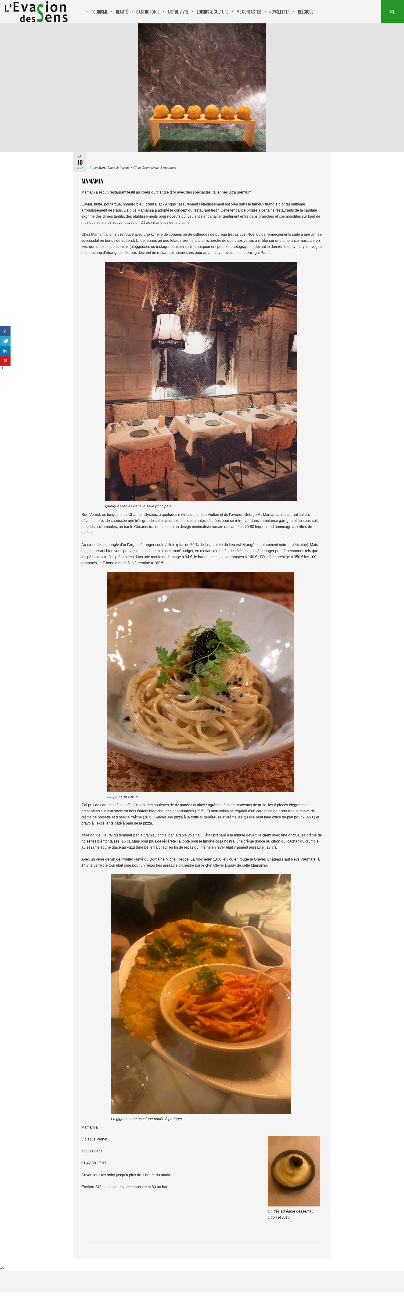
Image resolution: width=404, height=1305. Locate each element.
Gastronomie (150, 167)
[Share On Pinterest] (5, 361)
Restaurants (168, 167)
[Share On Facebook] (5, 331)
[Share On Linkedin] (5, 351)
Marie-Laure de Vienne (113, 167)
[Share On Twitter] (5, 341)
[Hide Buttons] (2, 369)
